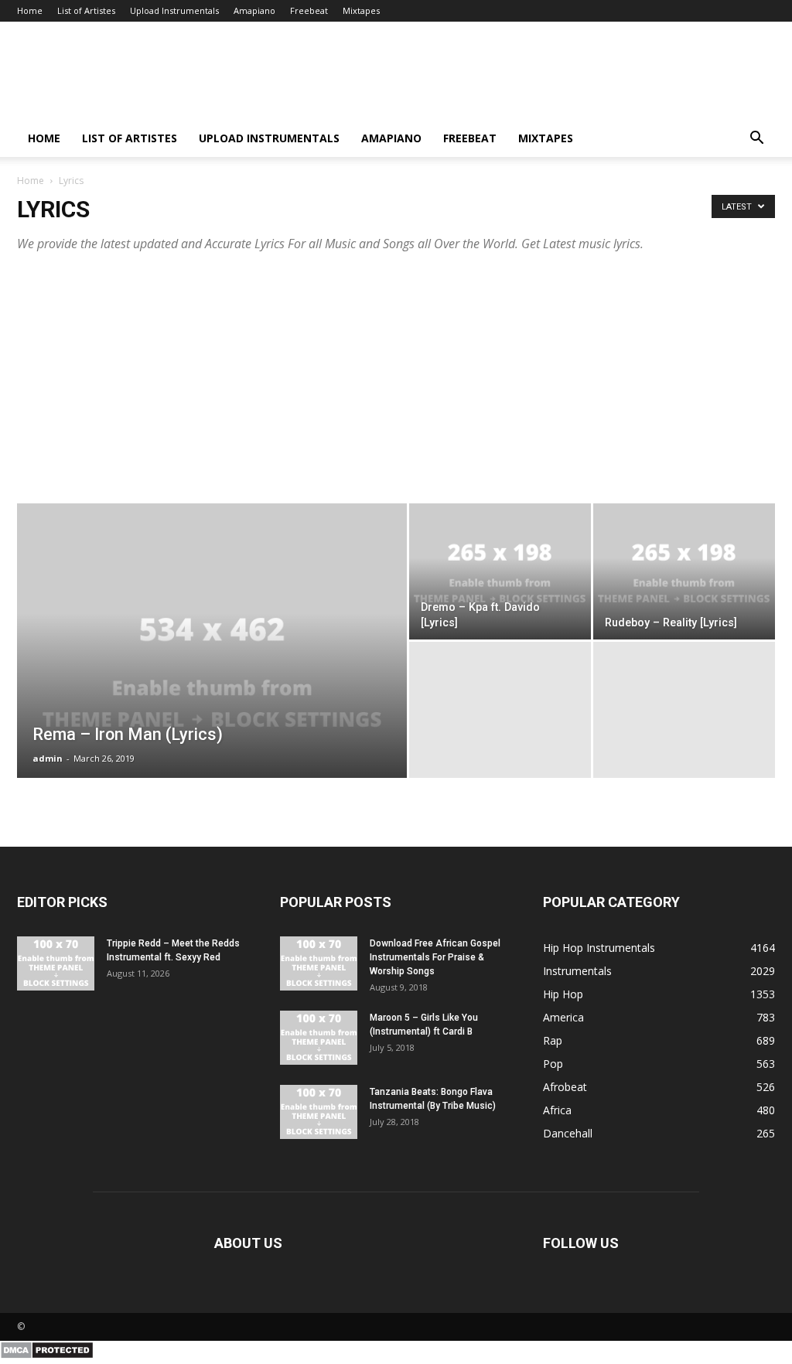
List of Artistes (86, 10)
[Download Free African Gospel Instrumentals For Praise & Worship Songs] (318, 963)
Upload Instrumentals (174, 10)
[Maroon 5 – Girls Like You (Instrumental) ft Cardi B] (318, 1038)
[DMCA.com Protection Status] (47, 1355)
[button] (756, 139)
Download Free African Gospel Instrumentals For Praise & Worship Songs (435, 957)
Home (30, 10)
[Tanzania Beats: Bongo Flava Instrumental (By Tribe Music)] (318, 1112)
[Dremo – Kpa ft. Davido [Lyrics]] (500, 571)
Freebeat (309, 10)
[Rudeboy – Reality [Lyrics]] (684, 571)
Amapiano (254, 10)
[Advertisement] (396, 373)
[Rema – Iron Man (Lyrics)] (212, 672)
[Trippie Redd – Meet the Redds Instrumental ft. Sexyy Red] (55, 963)
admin (47, 758)
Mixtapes (361, 10)
